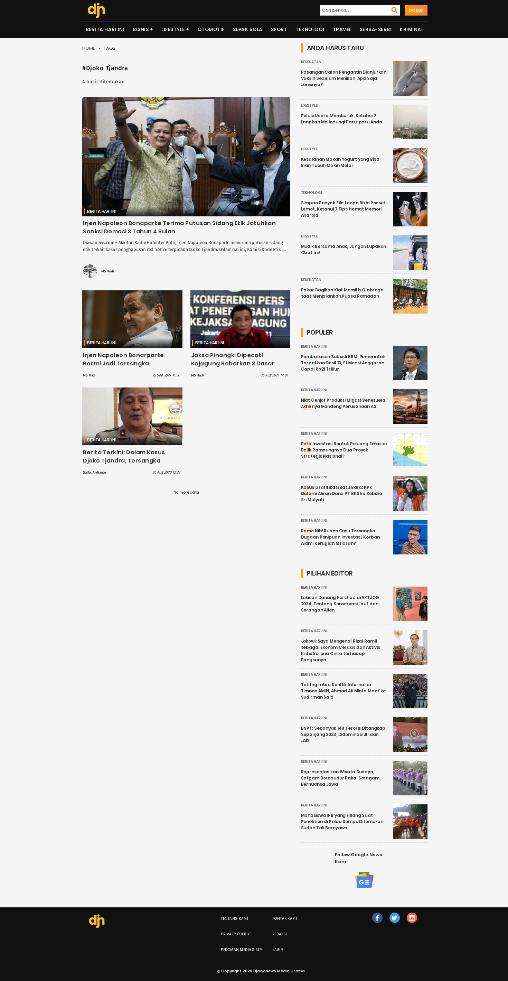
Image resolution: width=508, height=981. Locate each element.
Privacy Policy (235, 934)
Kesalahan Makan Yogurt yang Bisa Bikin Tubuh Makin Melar (340, 162)
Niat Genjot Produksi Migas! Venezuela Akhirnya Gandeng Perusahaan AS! (343, 403)
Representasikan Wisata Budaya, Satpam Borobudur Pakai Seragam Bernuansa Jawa (340, 778)
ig (412, 925)
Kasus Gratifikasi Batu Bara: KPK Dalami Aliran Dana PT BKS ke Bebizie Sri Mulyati (341, 493)
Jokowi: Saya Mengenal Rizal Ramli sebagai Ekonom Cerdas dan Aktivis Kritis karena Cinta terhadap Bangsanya (340, 650)
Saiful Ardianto (94, 472)
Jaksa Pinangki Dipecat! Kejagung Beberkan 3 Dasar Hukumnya (233, 363)
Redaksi (279, 934)
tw (394, 925)
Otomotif (211, 29)
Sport (279, 29)
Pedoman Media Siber (241, 949)
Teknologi (309, 29)
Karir (277, 949)
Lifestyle (173, 29)
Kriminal (411, 29)
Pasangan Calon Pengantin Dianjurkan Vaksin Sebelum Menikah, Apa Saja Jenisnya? (344, 78)
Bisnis (141, 29)
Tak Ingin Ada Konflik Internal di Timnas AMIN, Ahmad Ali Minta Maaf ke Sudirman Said (343, 691)
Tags (109, 48)
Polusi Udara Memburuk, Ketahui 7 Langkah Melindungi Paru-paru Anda (341, 119)
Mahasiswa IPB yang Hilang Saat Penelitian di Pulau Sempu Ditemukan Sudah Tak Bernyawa (342, 821)
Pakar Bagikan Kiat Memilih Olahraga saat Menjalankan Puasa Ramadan (342, 293)
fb (377, 925)
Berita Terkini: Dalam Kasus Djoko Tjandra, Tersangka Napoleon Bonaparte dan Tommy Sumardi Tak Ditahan (126, 464)
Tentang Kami (234, 918)
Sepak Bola (248, 29)
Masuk (416, 10)
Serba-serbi (376, 29)
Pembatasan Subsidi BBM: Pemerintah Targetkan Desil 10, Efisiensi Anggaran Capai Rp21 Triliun (343, 363)
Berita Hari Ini (105, 29)
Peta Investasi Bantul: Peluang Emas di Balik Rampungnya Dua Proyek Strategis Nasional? (344, 450)
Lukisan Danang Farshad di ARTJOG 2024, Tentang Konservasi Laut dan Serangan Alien (340, 604)
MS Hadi (107, 271)
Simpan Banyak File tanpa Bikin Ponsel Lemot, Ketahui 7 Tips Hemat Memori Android (343, 209)
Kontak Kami (284, 918)
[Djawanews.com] (96, 10)
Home (88, 48)
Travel (342, 29)
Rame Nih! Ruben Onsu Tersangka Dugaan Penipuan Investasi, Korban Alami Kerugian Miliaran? (340, 537)
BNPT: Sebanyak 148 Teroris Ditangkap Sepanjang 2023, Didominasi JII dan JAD (343, 734)
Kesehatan (311, 62)
